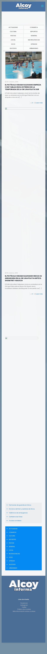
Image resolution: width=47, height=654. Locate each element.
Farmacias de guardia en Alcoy (20, 505)
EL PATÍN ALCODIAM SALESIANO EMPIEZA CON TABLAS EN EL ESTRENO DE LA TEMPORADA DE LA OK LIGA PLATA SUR (23, 87)
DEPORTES (33, 32)
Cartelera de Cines (15, 517)
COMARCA (34, 27)
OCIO (13, 44)
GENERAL (34, 36)
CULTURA (13, 32)
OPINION (34, 44)
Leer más (39, 103)
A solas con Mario (15, 521)
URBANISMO (34, 48)
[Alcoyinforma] (23, 6)
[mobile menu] (42, 6)
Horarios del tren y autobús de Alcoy (22, 509)
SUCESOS (13, 48)
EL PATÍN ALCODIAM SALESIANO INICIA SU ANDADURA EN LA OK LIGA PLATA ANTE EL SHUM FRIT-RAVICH (23, 278)
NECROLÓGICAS (34, 40)
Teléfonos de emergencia (18, 513)
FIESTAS (13, 36)
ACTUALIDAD (13, 27)
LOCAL (13, 40)
